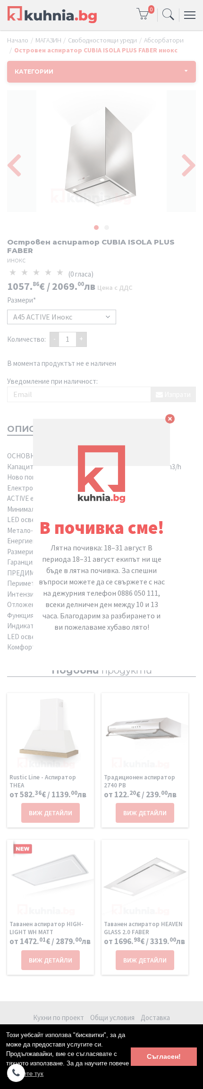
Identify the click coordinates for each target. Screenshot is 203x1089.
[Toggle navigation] (168, 15)
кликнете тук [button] (25, 1073)
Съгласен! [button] (164, 1056)
